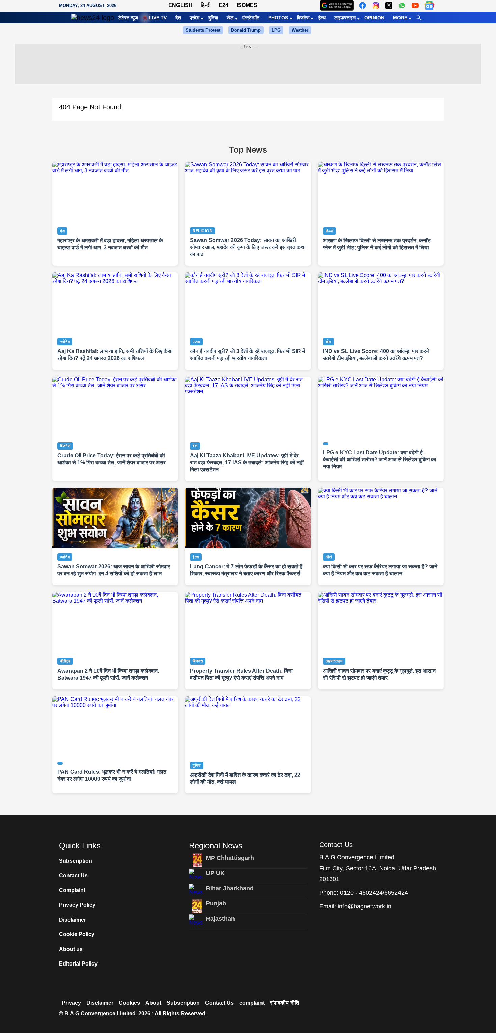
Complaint (72, 890)
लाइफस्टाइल (345, 17)
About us (71, 949)
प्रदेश (194, 17)
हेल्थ (322, 17)
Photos (278, 17)
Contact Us (73, 875)
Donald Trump (246, 30)
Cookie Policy (76, 934)
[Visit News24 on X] (389, 5)
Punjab (216, 903)
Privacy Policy (77, 905)
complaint (252, 1003)
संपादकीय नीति (284, 1003)
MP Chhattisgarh (230, 857)
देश (178, 17)
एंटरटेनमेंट (250, 17)
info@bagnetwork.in (364, 906)
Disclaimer (72, 920)
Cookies (129, 1003)
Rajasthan (220, 918)
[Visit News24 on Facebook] (362, 5)
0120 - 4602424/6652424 (374, 892)
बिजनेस (303, 17)
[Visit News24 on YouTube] (415, 5)
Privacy (71, 1003)
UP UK (215, 873)
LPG (276, 30)
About (153, 1003)
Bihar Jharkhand (230, 888)
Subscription (75, 861)
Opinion (374, 17)
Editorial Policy (78, 964)
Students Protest (203, 30)
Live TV (158, 17)
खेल (230, 17)
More (400, 17)
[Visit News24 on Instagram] (375, 5)
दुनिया (213, 17)
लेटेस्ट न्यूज (128, 17)
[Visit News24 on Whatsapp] (402, 5)
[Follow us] (429, 5)
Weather (300, 30)
